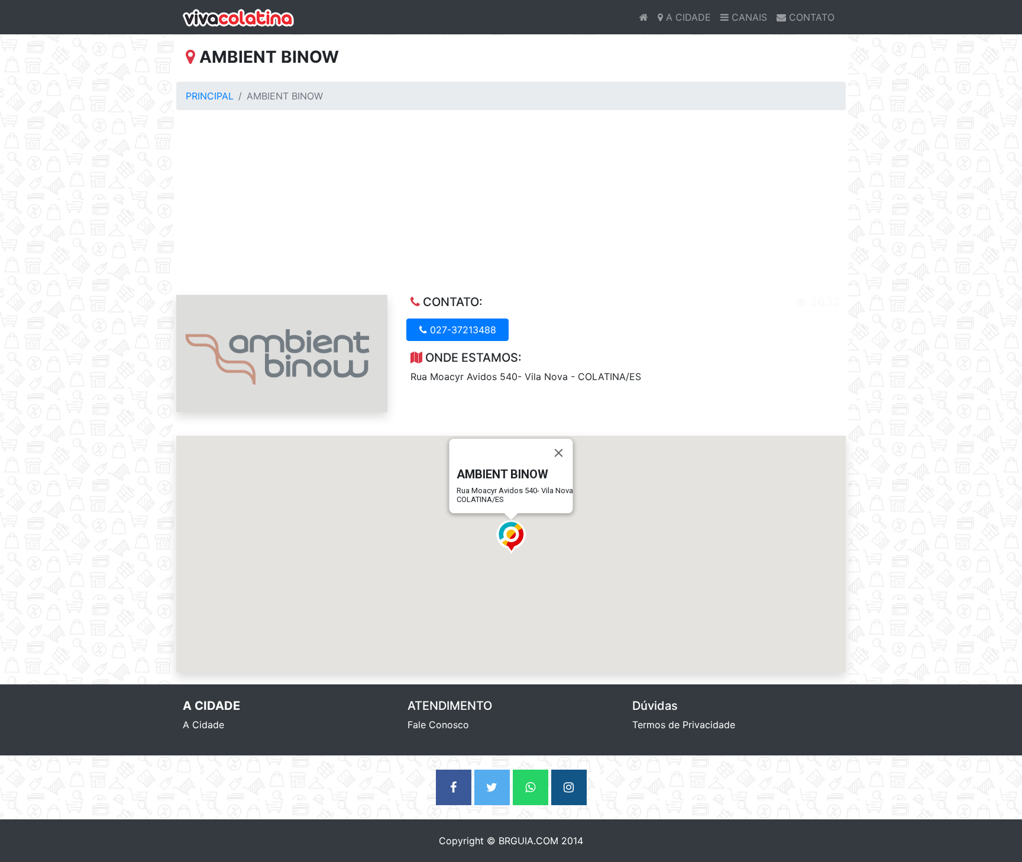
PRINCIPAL (210, 96)
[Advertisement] (511, 207)
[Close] (559, 453)
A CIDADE (687, 17)
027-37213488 (461, 330)
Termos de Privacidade (683, 725)
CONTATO (810, 17)
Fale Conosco (438, 725)
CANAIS (748, 17)
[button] (511, 537)
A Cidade (203, 725)
